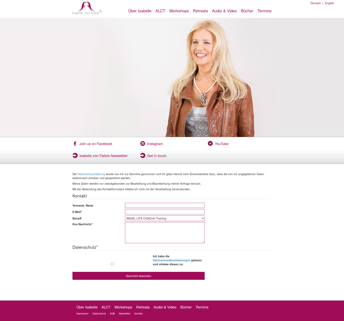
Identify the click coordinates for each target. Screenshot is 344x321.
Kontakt (138, 313)
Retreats (200, 11)
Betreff (76, 218)
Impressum (82, 313)
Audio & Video (224, 11)
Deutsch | (317, 3)
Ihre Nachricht (82, 224)
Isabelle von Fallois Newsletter (103, 155)
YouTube (222, 143)
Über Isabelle (139, 11)
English (328, 3)
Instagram (155, 143)
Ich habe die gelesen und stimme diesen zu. (177, 260)
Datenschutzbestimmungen (171, 260)
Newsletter (124, 313)
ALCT (160, 11)
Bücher (247, 11)
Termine (264, 11)
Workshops (179, 11)
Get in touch (156, 155)
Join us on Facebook (95, 143)
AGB (112, 313)
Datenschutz (99, 313)
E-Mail (77, 212)
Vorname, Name (82, 205)
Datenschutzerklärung (91, 174)
